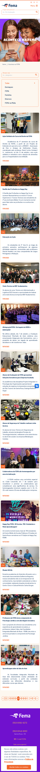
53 (10, 698)
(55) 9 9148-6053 (20, 731)
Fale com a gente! (20, 744)
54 (12, 698)
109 (31, 698)
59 (23, 698)
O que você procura (9, 9)
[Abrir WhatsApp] (34, 5)
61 (27, 698)
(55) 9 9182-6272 (20, 722)
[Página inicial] (9, 5)
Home (4, 64)
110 (34, 698)
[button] (36, 74)
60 (25, 698)
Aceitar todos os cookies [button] (18, 767)
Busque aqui (6, 73)
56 (16, 698)
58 (20, 698)
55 (14, 698)
